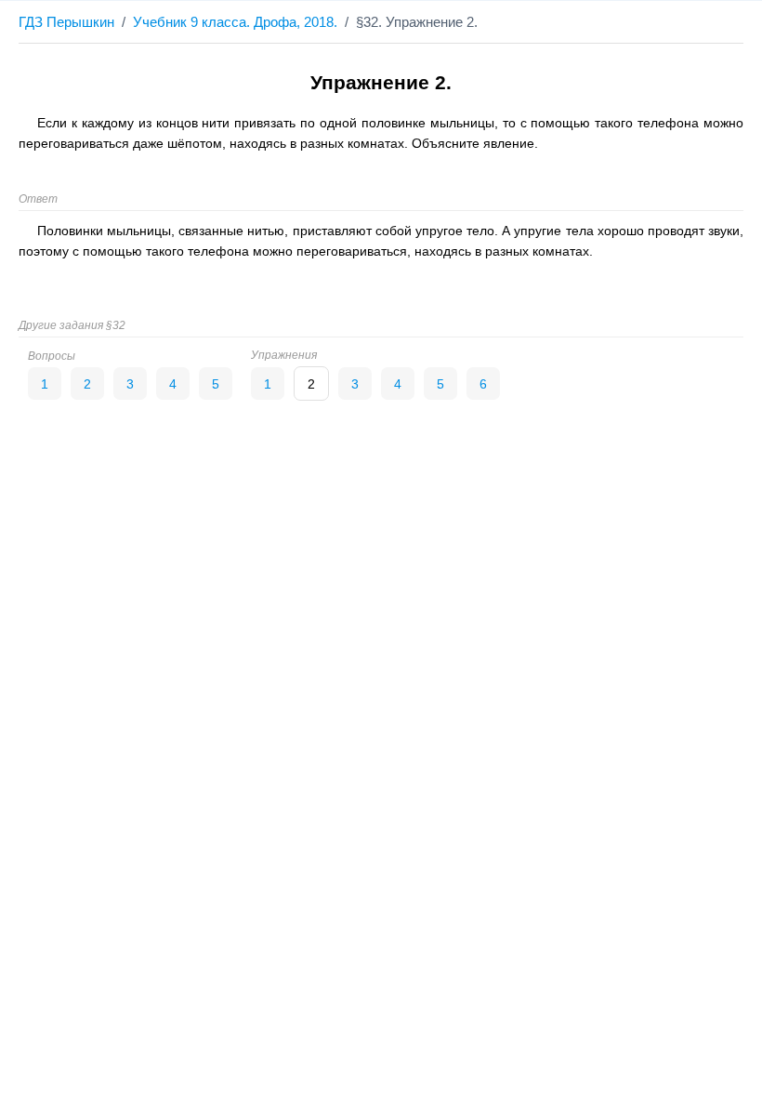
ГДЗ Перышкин (66, 22)
